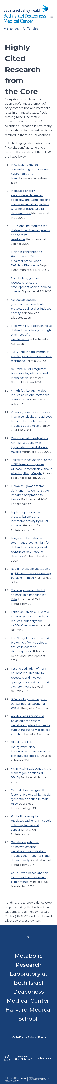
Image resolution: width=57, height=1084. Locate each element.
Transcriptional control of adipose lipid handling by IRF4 (28, 595)
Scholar (23, 1058)
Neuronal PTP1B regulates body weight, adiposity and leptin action (29, 373)
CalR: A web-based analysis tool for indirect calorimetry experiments (29, 877)
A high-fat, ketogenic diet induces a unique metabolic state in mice (30, 395)
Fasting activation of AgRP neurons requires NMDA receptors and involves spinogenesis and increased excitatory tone (30, 677)
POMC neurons (24, 625)
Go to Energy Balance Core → (29, 1037)
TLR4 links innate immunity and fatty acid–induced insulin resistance (31, 356)
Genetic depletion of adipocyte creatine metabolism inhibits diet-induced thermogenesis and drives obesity (30, 851)
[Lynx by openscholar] (9, 1058)
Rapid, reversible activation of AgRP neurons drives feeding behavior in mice (31, 573)
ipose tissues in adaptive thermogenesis (29, 647)
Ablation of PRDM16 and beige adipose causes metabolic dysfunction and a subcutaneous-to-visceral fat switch (30, 725)
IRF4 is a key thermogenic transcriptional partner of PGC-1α (29, 704)
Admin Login (44, 1058)
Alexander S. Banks (21, 29)
